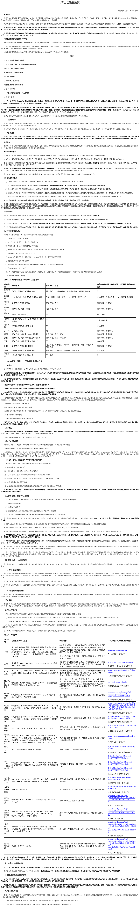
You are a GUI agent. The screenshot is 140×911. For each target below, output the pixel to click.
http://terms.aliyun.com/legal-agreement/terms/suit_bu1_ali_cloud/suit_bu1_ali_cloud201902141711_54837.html (121, 799)
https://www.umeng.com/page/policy (120, 662)
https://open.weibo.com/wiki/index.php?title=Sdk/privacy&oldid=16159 (121, 717)
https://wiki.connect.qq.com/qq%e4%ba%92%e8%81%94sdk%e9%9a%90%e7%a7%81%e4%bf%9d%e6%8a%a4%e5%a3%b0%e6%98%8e (121, 706)
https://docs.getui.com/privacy (118, 650)
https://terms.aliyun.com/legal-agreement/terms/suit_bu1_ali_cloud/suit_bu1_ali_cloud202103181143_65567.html (121, 812)
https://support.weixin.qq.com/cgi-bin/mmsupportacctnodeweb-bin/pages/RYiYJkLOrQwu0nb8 (119, 694)
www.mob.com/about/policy (117, 682)
